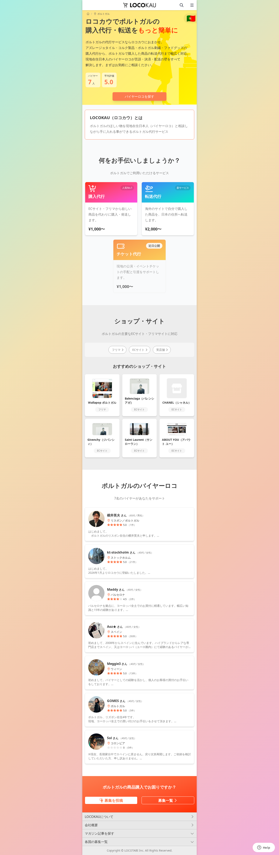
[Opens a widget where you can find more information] (263, 848)
